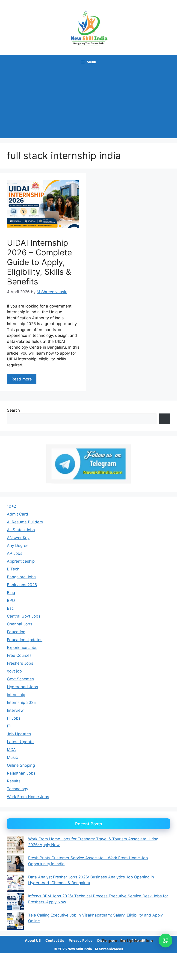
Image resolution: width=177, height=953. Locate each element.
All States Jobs (21, 530)
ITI (9, 726)
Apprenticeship (21, 561)
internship (16, 694)
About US (33, 940)
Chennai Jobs (19, 624)
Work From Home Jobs (28, 796)
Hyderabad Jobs (22, 687)
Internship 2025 (21, 702)
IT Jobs (14, 718)
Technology (17, 789)
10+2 (11, 506)
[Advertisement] (88, 103)
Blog (11, 592)
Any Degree (18, 545)
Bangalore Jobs (21, 577)
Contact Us (54, 940)
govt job (14, 671)
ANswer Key (18, 537)
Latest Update (20, 741)
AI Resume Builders (25, 522)
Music (12, 757)
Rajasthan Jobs (21, 773)
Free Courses (19, 655)
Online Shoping (21, 765)
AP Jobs (14, 553)
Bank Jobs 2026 (22, 584)
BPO (11, 600)
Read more (22, 379)
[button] (165, 940)
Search (13, 410)
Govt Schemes (20, 679)
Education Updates (24, 639)
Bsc (10, 608)
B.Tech (13, 569)
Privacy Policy (81, 940)
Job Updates (19, 734)
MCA (11, 749)
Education (16, 632)
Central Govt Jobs (23, 616)
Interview (15, 710)
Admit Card (17, 514)
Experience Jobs (22, 647)
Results (14, 781)
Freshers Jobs (20, 663)
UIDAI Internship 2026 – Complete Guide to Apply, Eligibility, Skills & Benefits (39, 262)
